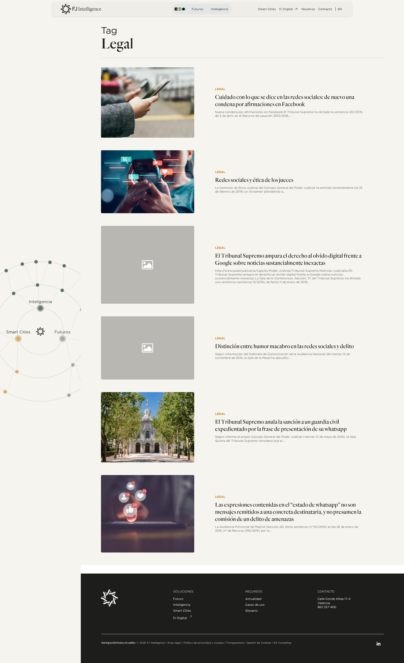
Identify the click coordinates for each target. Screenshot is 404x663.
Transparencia (235, 642)
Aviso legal (174, 642)
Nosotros (308, 9)
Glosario (251, 610)
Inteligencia (219, 9)
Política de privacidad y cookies (203, 642)
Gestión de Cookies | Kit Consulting (269, 642)
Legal (220, 89)
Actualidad (253, 598)
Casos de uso (254, 604)
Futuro (178, 598)
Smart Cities (267, 9)
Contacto (325, 9)
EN (340, 9)
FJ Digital (286, 9)
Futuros (197, 9)
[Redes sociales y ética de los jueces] (147, 181)
